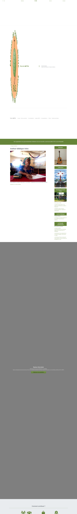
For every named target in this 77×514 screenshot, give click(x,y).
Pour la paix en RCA (57, 202)
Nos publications (44, 118)
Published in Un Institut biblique (15, 184)
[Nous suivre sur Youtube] (36, 0)
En (4, 0)
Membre (22, 0)
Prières (50, 118)
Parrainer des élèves (55, 118)
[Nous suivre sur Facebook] (34, 0)
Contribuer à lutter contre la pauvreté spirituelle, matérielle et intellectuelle (60, 209)
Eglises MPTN (37, 118)
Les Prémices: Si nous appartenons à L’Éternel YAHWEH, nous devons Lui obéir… (60, 234)
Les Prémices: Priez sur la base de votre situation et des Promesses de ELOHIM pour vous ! (60, 238)
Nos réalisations (31, 118)
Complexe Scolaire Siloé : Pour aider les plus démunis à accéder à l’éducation (60, 205)
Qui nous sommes (24, 118)
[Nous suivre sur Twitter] (35, 0)
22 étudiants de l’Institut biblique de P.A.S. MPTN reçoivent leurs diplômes (60, 218)
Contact (64, 0)
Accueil (18, 118)
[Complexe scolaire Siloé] (60, 197)
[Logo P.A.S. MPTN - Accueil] (14, 67)
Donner (50, 0)
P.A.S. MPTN (24, 66)
